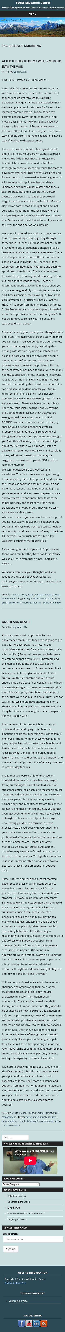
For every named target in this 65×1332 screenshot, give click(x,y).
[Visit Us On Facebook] (21, 1326)
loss (19, 602)
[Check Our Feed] (43, 1326)
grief (4, 602)
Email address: (10, 1233)
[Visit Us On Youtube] (28, 1326)
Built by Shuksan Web (15, 1283)
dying (57, 598)
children (52, 1116)
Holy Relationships (16, 1196)
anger (29, 598)
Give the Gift (13, 1207)
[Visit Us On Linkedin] (36, 1326)
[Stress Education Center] (32, 35)
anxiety (43, 1116)
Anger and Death (16, 622)
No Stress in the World (18, 1201)
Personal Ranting (43, 594)
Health (30, 594)
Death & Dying (19, 594)
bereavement (40, 598)
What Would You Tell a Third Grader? (25, 1213)
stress (58, 1121)
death (50, 598)
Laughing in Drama (17, 1219)
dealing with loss (10, 1121)
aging (29, 1116)
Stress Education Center (33, 3)
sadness (36, 602)
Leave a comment (52, 602)
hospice (12, 602)
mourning (26, 602)
